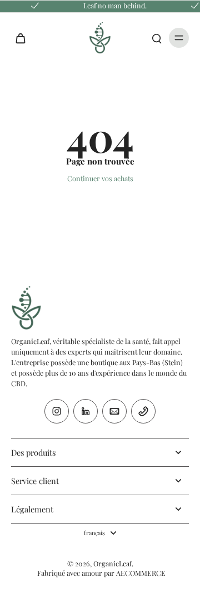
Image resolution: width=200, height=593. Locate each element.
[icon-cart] (23, 38)
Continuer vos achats (100, 178)
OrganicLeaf (112, 563)
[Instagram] (56, 411)
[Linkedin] (85, 411)
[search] (156, 38)
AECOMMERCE (141, 572)
